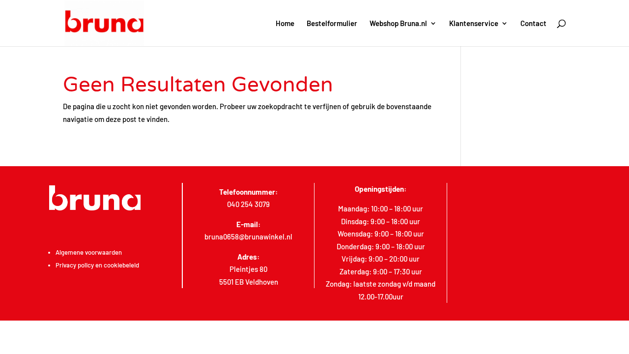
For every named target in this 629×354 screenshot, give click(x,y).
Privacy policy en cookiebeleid (97, 265)
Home (285, 24)
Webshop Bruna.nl (398, 24)
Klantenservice (473, 24)
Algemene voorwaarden (89, 252)
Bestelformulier (332, 24)
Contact (533, 24)
